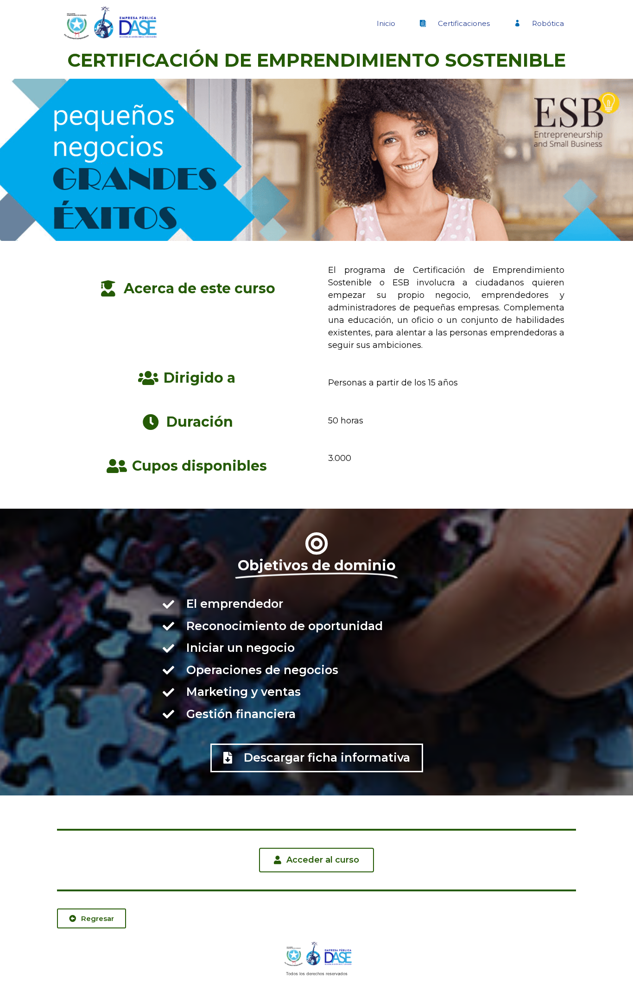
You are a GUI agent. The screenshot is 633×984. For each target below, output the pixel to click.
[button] (316, 758)
